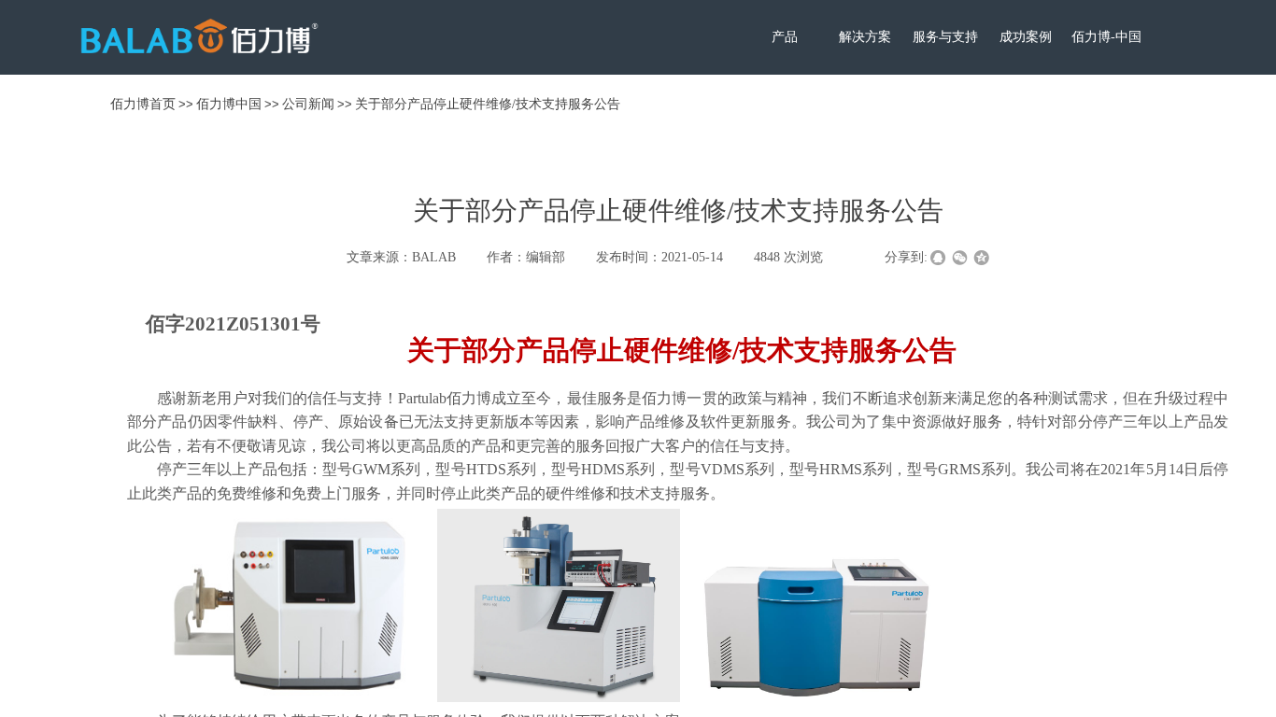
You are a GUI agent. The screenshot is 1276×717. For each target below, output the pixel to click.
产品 (785, 37)
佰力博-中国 (1106, 37)
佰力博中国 (229, 104)
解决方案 (865, 37)
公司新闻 (308, 104)
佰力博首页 (143, 104)
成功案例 (1026, 37)
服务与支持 (945, 37)
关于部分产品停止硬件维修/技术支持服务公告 (487, 104)
